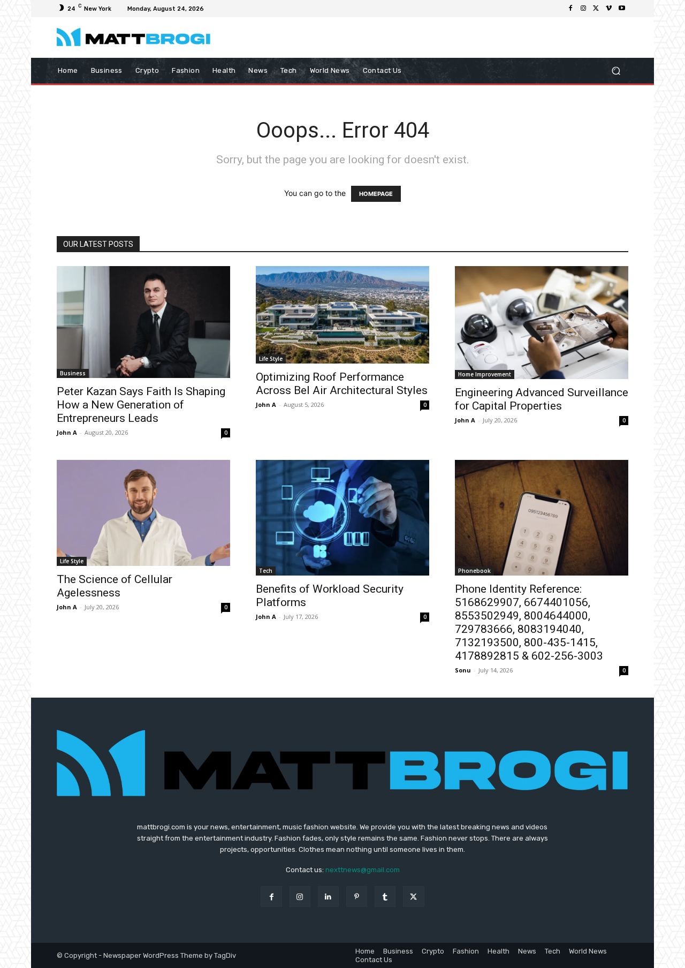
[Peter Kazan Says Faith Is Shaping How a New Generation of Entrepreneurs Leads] (143, 322)
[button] (615, 70)
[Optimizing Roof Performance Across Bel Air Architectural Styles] (342, 315)
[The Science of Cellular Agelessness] (143, 513)
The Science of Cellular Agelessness (114, 586)
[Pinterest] (356, 896)
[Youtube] (621, 8)
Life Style (271, 358)
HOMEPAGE (376, 194)
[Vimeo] (609, 8)
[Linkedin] (328, 896)
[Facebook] (570, 8)
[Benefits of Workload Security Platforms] (342, 518)
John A (67, 432)
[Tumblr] (385, 896)
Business (73, 373)
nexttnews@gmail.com (362, 870)
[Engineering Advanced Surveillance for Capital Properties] (541, 322)
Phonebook (474, 570)
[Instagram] (583, 8)
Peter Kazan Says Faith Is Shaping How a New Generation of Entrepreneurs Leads (141, 405)
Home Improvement (484, 374)
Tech (265, 570)
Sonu (463, 670)
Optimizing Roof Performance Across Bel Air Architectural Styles (342, 383)
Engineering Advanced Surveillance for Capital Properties (541, 399)
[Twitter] (596, 8)
